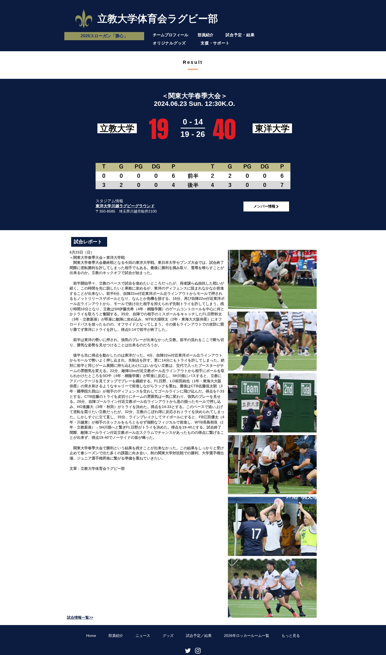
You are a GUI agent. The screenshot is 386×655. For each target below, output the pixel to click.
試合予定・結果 (240, 35)
